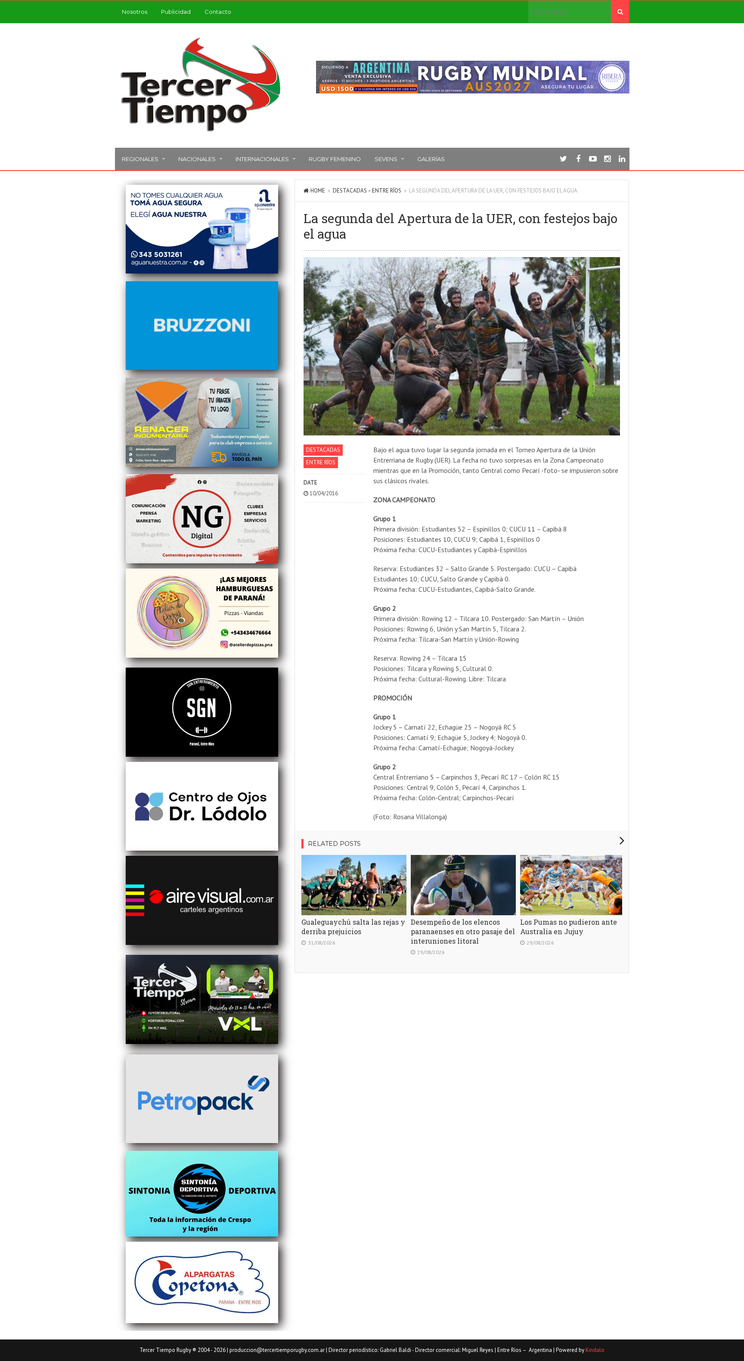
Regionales (140, 158)
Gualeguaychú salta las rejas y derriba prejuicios (353, 926)
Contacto (218, 11)
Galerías (431, 158)
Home (317, 190)
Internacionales (262, 158)
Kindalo (595, 1350)
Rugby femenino (335, 158)
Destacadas (350, 190)
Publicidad (176, 11)
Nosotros (134, 11)
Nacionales (197, 158)
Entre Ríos (386, 190)
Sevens (386, 158)
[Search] (620, 11)
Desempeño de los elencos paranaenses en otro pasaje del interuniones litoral (463, 931)
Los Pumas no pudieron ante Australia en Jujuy (568, 926)
